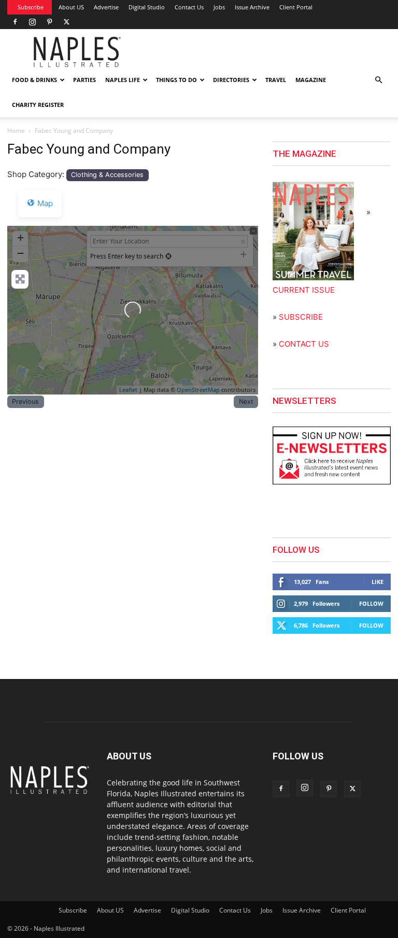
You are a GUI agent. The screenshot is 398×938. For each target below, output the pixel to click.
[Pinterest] (49, 22)
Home (16, 130)
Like (377, 582)
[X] (66, 22)
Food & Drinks (34, 80)
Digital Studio (147, 7)
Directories (231, 80)
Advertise (106, 7)
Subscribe (31, 7)
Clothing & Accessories (107, 175)
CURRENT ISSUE (304, 290)
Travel (275, 80)
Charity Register (38, 104)
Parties (84, 80)
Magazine (310, 80)
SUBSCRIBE (301, 317)
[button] (378, 80)
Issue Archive (252, 7)
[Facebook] (15, 22)
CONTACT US (304, 344)
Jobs (219, 7)
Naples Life (122, 80)
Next (246, 401)
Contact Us (189, 7)
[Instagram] (32, 22)
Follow (371, 603)
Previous (25, 401)
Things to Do (176, 80)
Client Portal (295, 7)
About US (71, 7)
